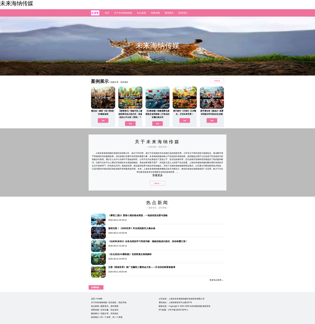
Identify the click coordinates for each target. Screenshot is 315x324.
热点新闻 (141, 13)
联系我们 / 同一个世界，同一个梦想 (106, 317)
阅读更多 (217, 81)
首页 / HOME (96, 299)
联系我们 (183, 13)
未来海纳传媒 (16, 3)
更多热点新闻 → (217, 280)
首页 (107, 13)
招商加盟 (155, 13)
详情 (103, 120)
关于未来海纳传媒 (123, 13)
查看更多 (157, 175)
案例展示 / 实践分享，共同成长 (104, 313)
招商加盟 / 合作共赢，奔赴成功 (104, 310)
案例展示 (169, 13)
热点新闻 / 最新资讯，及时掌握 (104, 306)
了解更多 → (157, 183)
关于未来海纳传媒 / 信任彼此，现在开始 (108, 302)
